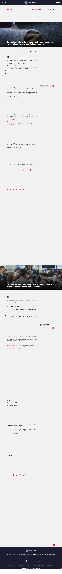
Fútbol (48, 554)
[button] (5, 65)
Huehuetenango (10, 455)
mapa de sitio (20, 565)
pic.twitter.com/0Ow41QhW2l (13, 348)
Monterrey (26, 93)
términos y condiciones (38, 565)
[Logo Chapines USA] (31, 550)
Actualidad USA (10, 554)
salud (13, 147)
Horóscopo (45, 554)
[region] (31, 16)
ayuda (28, 565)
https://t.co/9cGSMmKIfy (30, 346)
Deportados (18, 454)
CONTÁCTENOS (50, 565)
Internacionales (52, 554)
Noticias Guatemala (16, 554)
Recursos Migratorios (23, 554)
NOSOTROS (11, 565)
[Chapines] (31, 2)
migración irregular (12, 124)
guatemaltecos (26, 454)
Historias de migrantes (39, 554)
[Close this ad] (61, 568)
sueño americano (10, 119)
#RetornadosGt (10, 345)
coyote (8, 68)
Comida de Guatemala (31, 554)
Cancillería (16, 89)
